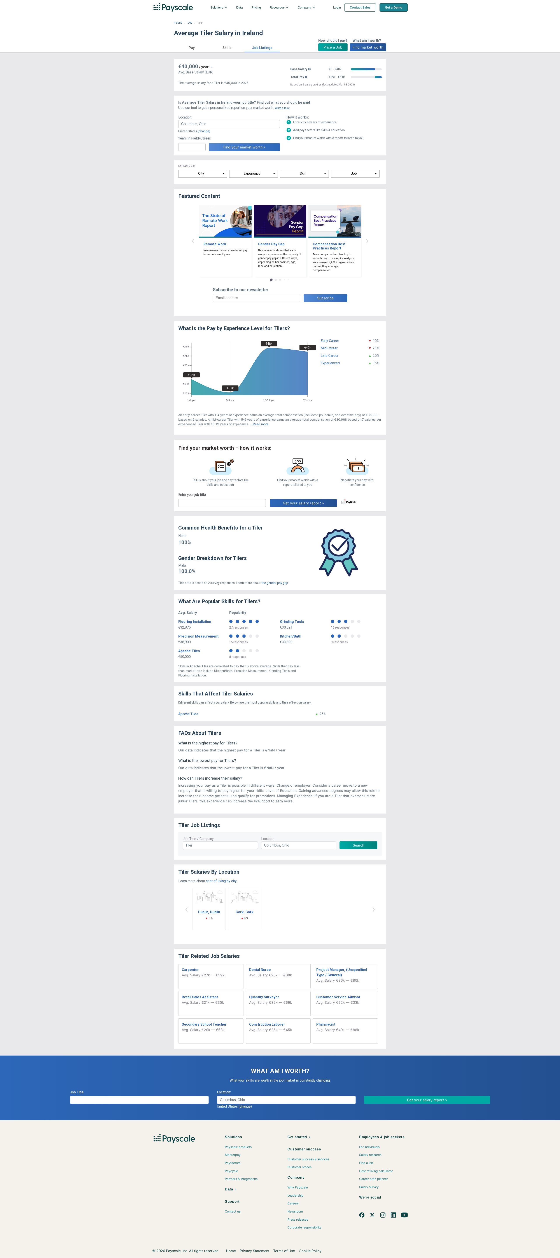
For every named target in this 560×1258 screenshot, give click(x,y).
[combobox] (229, 124)
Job (190, 22)
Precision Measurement (198, 636)
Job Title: (77, 1092)
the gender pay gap (274, 583)
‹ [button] (192, 240)
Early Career (330, 341)
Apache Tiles (189, 651)
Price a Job (333, 47)
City (201, 173)
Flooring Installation (194, 622)
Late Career (329, 356)
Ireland (178, 22)
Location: (185, 117)
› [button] (367, 240)
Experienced (330, 363)
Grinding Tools (292, 622)
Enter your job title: (192, 495)
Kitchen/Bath (290, 636)
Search (358, 845)
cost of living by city (221, 881)
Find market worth (368, 47)
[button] (191, 47)
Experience (252, 173)
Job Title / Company (198, 839)
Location (267, 839)
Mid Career (329, 348)
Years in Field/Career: (194, 138)
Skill (303, 173)
